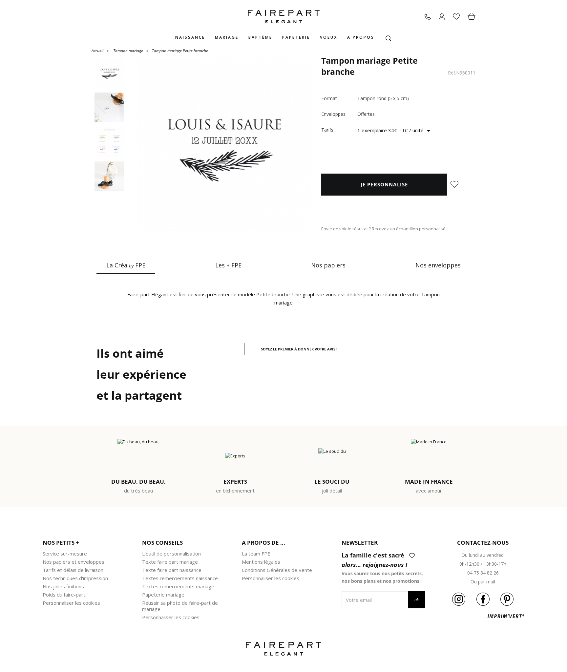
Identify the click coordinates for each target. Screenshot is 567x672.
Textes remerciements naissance (180, 578)
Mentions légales (261, 561)
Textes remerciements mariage (178, 586)
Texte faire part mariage (170, 561)
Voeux (328, 37)
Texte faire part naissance (171, 570)
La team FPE (256, 553)
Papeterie (296, 37)
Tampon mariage (128, 50)
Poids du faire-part (64, 594)
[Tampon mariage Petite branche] (224, 144)
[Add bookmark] (454, 185)
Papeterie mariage (163, 594)
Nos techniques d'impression (75, 578)
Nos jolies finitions (63, 586)
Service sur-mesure (65, 553)
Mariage (227, 37)
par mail (486, 581)
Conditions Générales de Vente (277, 570)
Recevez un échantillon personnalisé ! (410, 229)
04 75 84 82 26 (483, 573)
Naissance (190, 37)
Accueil (97, 50)
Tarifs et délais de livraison (73, 570)
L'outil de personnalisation (171, 553)
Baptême (260, 37)
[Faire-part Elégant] (284, 16)
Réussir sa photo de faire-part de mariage (180, 605)
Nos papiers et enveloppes (73, 561)
